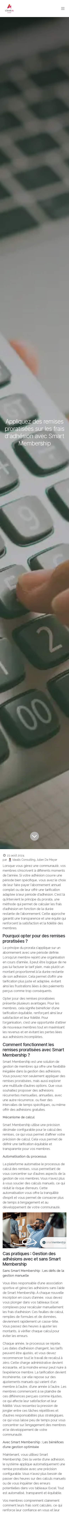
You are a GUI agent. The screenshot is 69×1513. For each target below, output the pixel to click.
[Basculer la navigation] (62, 8)
